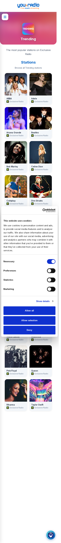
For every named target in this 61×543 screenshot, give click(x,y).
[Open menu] (5, 17)
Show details (43, 301)
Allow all (29, 310)
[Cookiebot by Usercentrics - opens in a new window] (42, 210)
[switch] (51, 270)
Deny (29, 330)
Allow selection (29, 320)
